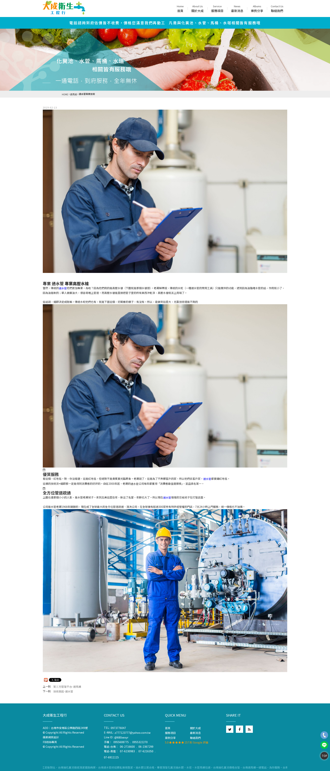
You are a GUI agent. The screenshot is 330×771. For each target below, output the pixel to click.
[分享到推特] (229, 729)
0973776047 (118, 728)
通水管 (63, 288)
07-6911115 (111, 757)
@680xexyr (121, 737)
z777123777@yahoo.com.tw (132, 733)
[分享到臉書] (239, 729)
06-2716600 (127, 746)
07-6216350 (145, 751)
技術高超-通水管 (63, 691)
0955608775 (121, 742)
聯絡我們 (277, 8)
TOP (324, 756)
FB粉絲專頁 (50, 742)
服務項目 (217, 8)
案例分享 (257, 8)
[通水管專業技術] (165, 191)
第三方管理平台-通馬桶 (67, 686)
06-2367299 (145, 746)
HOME (65, 94)
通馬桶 (73, 94)
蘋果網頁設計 (52, 737)
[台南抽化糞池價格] (64, 7)
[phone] (324, 735)
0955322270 (140, 742)
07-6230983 (127, 751)
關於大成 (197, 8)
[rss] (249, 729)
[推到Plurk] (46, 680)
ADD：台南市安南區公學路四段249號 (65, 728)
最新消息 (237, 8)
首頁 (180, 8)
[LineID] (324, 745)
